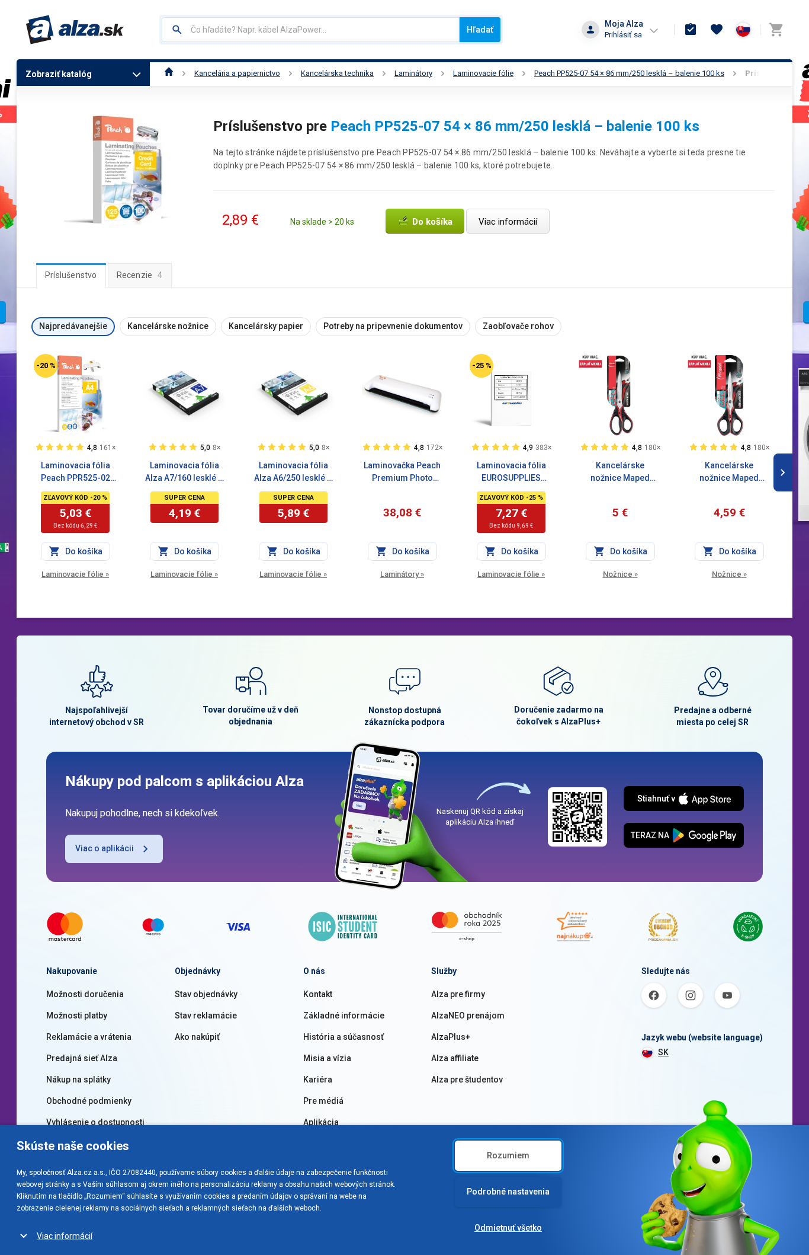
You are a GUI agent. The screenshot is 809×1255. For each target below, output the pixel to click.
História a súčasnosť (343, 1037)
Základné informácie (343, 1015)
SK (663, 1052)
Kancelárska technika (337, 73)
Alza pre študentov (467, 1079)
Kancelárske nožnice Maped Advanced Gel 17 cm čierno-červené (729, 472)
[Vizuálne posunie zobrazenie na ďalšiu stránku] (782, 472)
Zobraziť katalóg (58, 74)
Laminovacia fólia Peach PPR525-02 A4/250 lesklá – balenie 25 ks (75, 472)
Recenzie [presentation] (140, 275)
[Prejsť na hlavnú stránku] (75, 29)
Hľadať (480, 29)
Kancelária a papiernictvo (237, 73)
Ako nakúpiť (197, 1037)
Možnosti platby (76, 1015)
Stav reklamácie (206, 1015)
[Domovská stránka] (169, 73)
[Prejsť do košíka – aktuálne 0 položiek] (776, 30)
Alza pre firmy (458, 994)
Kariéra (317, 1079)
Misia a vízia (327, 1058)
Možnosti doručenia (85, 994)
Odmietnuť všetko (508, 1227)
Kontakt (317, 994)
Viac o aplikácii (104, 848)
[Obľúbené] (717, 30)
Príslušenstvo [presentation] (71, 275)
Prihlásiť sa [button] (623, 34)
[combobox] (311, 29)
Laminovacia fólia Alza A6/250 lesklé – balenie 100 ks (293, 472)
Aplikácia (321, 1122)
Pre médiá (323, 1101)
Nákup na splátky (78, 1079)
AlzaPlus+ (450, 1037)
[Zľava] (45, 366)
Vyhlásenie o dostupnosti (95, 1122)
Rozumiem (508, 1155)
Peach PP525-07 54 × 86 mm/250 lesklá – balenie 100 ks (629, 73)
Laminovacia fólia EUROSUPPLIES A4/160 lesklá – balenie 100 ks (511, 472)
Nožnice (620, 574)
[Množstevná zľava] (590, 361)
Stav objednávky (206, 994)
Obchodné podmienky (88, 1101)
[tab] (71, 275)
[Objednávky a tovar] (690, 30)
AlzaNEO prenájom (468, 1015)
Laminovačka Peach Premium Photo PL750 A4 (402, 472)
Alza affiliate (455, 1058)
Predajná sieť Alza (81, 1058)
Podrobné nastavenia (508, 1191)
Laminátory (413, 73)
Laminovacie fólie (483, 73)
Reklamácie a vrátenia (88, 1037)
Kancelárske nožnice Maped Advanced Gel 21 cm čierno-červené (620, 472)
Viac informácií (64, 1236)
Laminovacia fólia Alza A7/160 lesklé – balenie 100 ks (184, 472)
